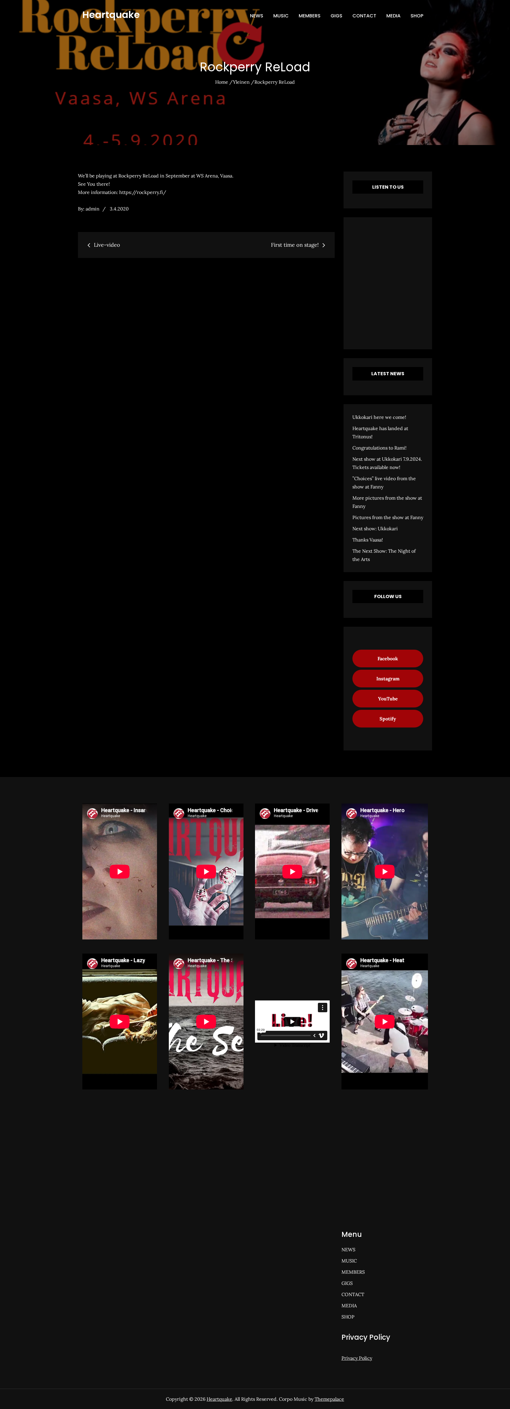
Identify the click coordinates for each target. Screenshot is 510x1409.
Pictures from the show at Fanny (387, 517)
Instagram (388, 679)
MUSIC (281, 15)
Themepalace (329, 1399)
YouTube (388, 699)
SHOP (417, 15)
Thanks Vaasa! (367, 540)
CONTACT (364, 15)
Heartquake (111, 14)
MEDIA (393, 15)
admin (92, 209)
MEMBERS (310, 15)
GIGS (336, 15)
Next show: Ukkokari (375, 528)
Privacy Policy (356, 1358)
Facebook (387, 658)
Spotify (388, 719)
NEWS (256, 15)
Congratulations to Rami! (379, 448)
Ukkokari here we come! (379, 417)
